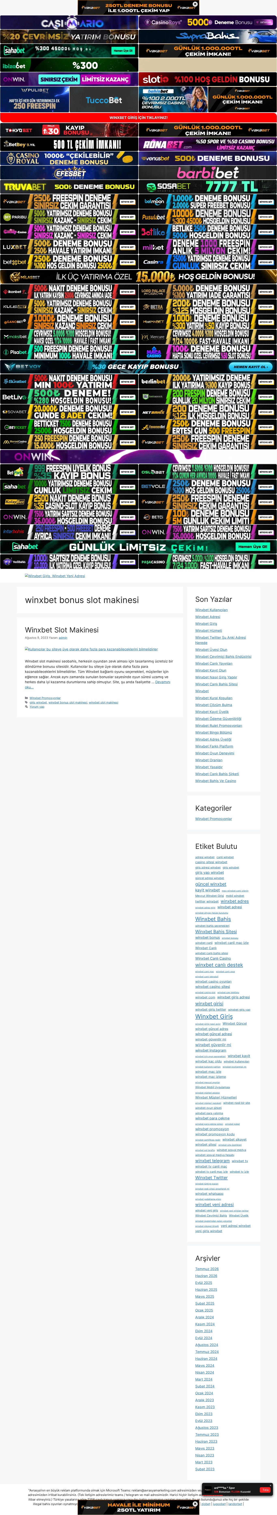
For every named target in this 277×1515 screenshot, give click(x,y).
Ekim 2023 (204, 1414)
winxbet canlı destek (219, 965)
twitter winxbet (207, 901)
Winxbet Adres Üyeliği (213, 739)
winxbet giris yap (239, 1009)
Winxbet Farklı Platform (214, 746)
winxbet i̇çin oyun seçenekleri (210, 1056)
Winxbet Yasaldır (209, 767)
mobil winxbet (235, 895)
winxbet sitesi (205, 1144)
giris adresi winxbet (208, 867)
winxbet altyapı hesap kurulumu (211, 913)
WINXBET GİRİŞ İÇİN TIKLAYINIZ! (139, 118)
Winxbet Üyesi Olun (211, 650)
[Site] (69, 201)
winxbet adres (235, 901)
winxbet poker (232, 1124)
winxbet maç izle (208, 1072)
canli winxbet (225, 857)
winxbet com (205, 997)
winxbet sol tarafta (205, 1150)
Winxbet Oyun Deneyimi (214, 753)
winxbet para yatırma (209, 1113)
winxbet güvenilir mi (210, 1039)
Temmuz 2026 (207, 1269)
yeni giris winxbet (208, 1231)
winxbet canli (204, 942)
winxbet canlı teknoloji (206, 976)
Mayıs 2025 (204, 1297)
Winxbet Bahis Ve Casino (215, 781)
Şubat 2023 (205, 1469)
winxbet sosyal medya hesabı (214, 1155)
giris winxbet (38, 702)
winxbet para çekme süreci (209, 1124)
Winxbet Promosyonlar (45, 698)
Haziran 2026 (206, 1276)
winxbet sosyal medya (231, 1150)
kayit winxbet (207, 890)
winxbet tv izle (239, 1171)
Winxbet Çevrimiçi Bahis (211, 1215)
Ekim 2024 (204, 1331)
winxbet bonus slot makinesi (67, 702)
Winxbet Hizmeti (208, 631)
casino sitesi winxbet (211, 862)
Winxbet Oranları (208, 760)
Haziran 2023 (206, 1441)
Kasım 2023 (205, 1407)
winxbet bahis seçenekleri (212, 925)
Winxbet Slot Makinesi (62, 630)
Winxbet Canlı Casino (213, 958)
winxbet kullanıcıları (236, 1061)
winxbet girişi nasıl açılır (208, 1024)
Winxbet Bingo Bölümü (213, 732)
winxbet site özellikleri (230, 1145)
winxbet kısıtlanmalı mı (234, 1066)
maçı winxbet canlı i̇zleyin (235, 890)
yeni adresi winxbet (236, 1226)
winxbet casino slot (205, 992)
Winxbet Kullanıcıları (211, 610)
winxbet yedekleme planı (208, 1199)
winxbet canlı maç (204, 971)
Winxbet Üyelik (239, 1215)
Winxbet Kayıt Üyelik (212, 712)
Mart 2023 (204, 1462)
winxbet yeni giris (206, 1210)
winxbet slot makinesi (103, 702)
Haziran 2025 (206, 1290)
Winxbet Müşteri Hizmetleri (216, 1097)
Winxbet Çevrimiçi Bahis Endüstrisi (223, 657)
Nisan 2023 (204, 1455)
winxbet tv (240, 1161)
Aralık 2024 (204, 1317)
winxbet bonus (207, 937)
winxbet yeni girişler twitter (234, 1210)
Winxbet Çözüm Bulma (213, 705)
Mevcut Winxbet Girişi (209, 895)
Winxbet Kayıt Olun (210, 670)
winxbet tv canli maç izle (211, 1171)
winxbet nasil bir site (236, 1102)
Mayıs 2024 (204, 1366)
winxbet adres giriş (205, 907)
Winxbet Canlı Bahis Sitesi (216, 684)
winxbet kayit (239, 1056)
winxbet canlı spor (225, 971)
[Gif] (138, 276)
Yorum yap (37, 706)
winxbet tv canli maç (211, 1166)
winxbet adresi (229, 907)
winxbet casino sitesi (212, 986)
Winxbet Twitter (211, 1177)
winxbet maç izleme (210, 1077)
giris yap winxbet (209, 872)
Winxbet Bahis (213, 919)
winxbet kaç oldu (208, 1061)
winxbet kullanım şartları (208, 1066)
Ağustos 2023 (206, 1428)
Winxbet (202, 691)
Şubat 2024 (205, 1386)
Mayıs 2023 (204, 1448)
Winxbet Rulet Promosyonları (218, 726)
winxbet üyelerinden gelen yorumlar (213, 1221)
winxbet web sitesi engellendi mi (212, 1189)
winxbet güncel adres (211, 1029)
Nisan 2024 (204, 1372)
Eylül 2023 (203, 1421)
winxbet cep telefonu (228, 992)
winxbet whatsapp (209, 1194)
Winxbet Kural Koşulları (213, 698)
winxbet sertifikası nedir (207, 1140)
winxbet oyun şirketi (208, 1108)
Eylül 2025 (203, 1283)
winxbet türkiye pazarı (206, 1183)
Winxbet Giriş (206, 624)
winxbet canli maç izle (232, 943)
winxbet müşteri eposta (207, 1092)
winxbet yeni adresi (214, 1204)
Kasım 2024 (205, 1324)
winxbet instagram (210, 1050)
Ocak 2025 (204, 1310)
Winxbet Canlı (206, 948)
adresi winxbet (205, 857)
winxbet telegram (212, 1160)
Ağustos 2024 (206, 1345)
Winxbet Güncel (235, 1023)
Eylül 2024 (203, 1338)
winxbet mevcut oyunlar (207, 1082)
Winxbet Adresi (207, 617)
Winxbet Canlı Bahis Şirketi (217, 774)
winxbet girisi (209, 1003)
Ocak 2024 (204, 1393)
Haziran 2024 (206, 1359)
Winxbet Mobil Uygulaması (212, 1087)
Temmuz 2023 (207, 1435)
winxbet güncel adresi (213, 1034)
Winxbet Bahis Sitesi (216, 931)
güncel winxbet (210, 884)
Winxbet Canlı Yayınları (213, 663)
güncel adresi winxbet (209, 878)
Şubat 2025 (204, 1303)
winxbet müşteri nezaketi (208, 1103)
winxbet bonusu (230, 938)
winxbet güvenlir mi (213, 1044)
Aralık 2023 (204, 1400)
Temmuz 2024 (207, 1352)
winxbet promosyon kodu (215, 1134)
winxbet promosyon (212, 1129)
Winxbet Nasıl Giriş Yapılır (216, 677)
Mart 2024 (204, 1379)
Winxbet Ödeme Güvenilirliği (218, 719)
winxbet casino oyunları (213, 981)
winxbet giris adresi (233, 997)
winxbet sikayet (234, 1139)
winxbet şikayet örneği (207, 1226)
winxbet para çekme (212, 1118)
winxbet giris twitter (210, 1009)
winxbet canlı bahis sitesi (211, 953)
